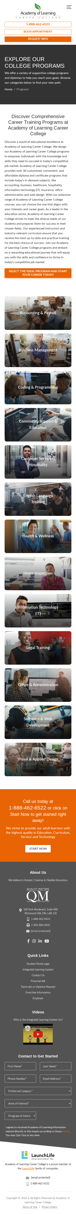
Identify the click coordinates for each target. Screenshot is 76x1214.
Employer (38, 998)
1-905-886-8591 (40, 924)
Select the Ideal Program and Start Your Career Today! (38, 273)
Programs (23, 89)
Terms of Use (30, 1207)
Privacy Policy (49, 1207)
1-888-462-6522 (38, 24)
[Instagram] (34, 941)
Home (8, 89)
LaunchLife (28, 1168)
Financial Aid (38, 981)
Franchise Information (38, 992)
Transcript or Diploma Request (38, 987)
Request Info (38, 39)
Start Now (38, 848)
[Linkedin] (40, 941)
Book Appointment (38, 31)
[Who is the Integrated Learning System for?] (38, 1034)
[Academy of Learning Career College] (38, 10)
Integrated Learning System (38, 969)
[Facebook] (28, 941)
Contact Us (38, 975)
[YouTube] (46, 941)
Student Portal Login (38, 964)
